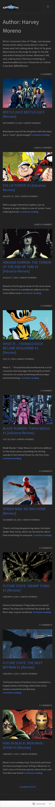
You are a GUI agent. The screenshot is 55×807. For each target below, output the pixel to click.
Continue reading (40, 134)
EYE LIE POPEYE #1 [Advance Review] (24, 187)
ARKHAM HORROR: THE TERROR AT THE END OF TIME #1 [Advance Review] (27, 266)
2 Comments (45, 548)
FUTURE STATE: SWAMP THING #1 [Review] (26, 588)
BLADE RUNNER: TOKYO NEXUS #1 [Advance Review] (26, 430)
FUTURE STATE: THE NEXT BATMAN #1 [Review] (23, 665)
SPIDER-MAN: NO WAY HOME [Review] (24, 511)
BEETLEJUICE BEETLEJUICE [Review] (24, 114)
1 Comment (46, 74)
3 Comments (45, 471)
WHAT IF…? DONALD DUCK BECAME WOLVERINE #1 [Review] (23, 348)
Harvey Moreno (32, 123)
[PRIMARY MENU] (47, 6)
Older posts (28, 786)
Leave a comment (43, 148)
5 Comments (45, 625)
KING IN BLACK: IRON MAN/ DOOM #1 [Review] (23, 745)
